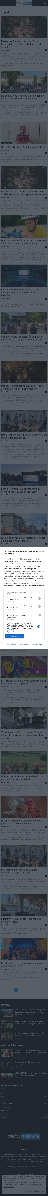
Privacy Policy (37, 645)
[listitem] (24, 593)
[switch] (39, 598)
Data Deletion (11, 645)
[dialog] (24, 598)
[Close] (43, 551)
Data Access (24, 645)
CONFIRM (14, 636)
